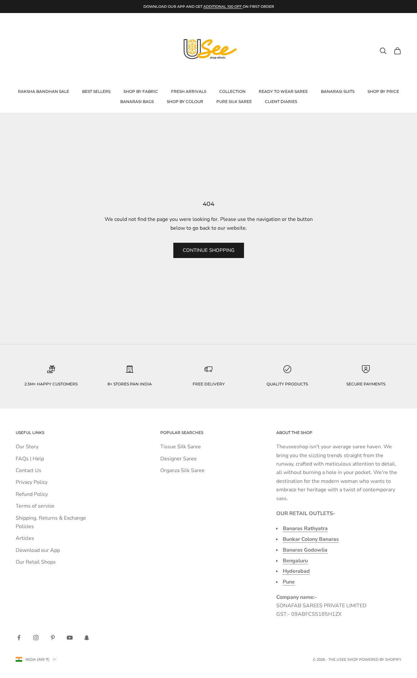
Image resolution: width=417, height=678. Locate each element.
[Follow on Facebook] (19, 637)
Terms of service (35, 506)
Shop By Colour (185, 101)
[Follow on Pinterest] (53, 637)
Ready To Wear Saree (283, 91)
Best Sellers (96, 91)
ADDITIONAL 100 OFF (223, 6)
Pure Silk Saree (234, 101)
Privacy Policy (32, 482)
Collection (232, 91)
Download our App (38, 550)
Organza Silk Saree (182, 470)
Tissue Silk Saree (180, 446)
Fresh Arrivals (188, 91)
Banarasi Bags (137, 101)
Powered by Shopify (380, 659)
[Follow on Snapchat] (86, 637)
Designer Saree (178, 458)
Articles (25, 538)
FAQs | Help (30, 458)
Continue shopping (209, 250)
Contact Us (28, 470)
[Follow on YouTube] (69, 637)
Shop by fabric (140, 91)
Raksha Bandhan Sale (43, 91)
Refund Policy (32, 494)
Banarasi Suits (337, 91)
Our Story (27, 446)
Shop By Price (383, 91)
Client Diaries (281, 101)
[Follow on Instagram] (36, 637)
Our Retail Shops (36, 562)
